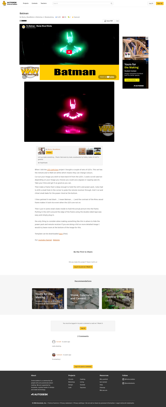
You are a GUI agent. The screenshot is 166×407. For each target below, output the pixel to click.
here (61, 234)
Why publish (104, 379)
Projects (25, 3)
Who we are (103, 390)
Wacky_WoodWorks (28, 17)
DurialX (58, 342)
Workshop (39, 17)
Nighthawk (43, 163)
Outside (82, 385)
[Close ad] (147, 38)
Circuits (70, 379)
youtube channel (45, 240)
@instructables (130, 379)
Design (70, 385)
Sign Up (159, 3)
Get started (103, 382)
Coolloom (59, 355)
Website (56, 240)
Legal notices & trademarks (125, 403)
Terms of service (53, 403)
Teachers (44, 3)
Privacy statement (66, 403)
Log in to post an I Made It (83, 267)
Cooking (82, 379)
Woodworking (49, 17)
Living (82, 382)
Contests (34, 3)
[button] (117, 21)
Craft (69, 388)
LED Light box (52, 169)
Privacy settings (79, 403)
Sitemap (102, 388)
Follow (49, 153)
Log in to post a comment (83, 367)
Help (101, 385)
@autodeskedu (130, 383)
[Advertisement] (135, 63)
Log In (151, 3)
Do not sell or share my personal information (100, 403)
